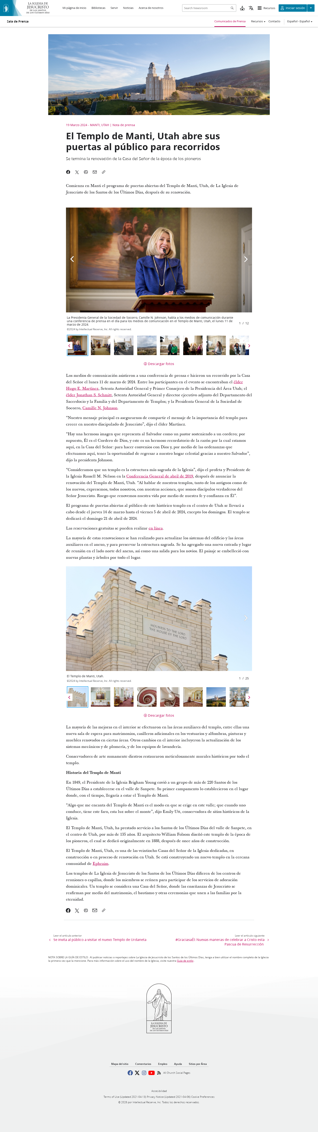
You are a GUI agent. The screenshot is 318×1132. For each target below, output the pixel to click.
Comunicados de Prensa (230, 21)
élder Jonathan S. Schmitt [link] (89, 395)
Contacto (274, 21)
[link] (68, 910)
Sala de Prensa (18, 21)
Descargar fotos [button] (161, 363)
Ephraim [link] (100, 863)
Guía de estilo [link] (185, 961)
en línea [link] (156, 528)
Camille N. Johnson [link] (99, 408)
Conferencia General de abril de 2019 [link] (159, 476)
